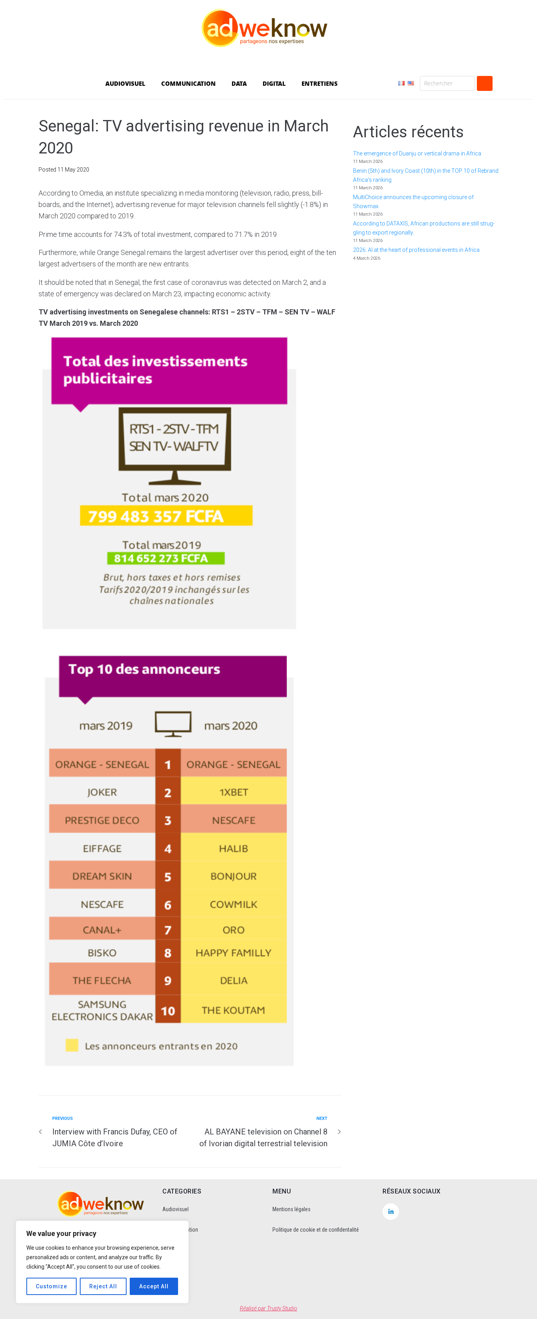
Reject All (103, 1286)
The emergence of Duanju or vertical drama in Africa (417, 153)
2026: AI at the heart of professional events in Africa (416, 250)
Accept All (154, 1286)
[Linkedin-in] (391, 1211)
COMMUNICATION (188, 83)
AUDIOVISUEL (125, 83)
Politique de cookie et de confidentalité (315, 1230)
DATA (239, 83)
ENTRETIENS (320, 83)
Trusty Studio (282, 1308)
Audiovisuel (175, 1209)
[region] (102, 1262)
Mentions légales (291, 1209)
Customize (51, 1286)
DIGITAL (274, 83)
